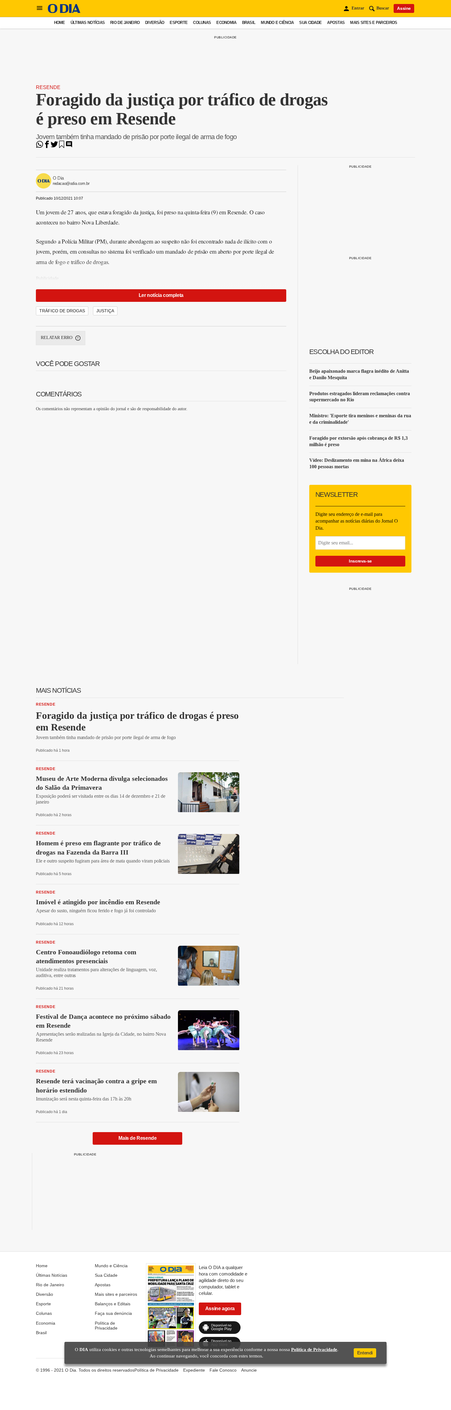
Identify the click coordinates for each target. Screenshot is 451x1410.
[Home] (64, 11)
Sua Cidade (310, 22)
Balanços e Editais (112, 1303)
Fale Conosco (223, 1370)
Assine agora (220, 1308)
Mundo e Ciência (277, 22)
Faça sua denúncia (113, 1313)
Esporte (178, 22)
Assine (404, 8)
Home (59, 22)
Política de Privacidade (106, 1325)
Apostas (336, 22)
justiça (105, 310)
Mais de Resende (137, 1138)
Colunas (202, 22)
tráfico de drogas (62, 310)
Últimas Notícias (88, 22)
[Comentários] (69, 146)
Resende (48, 87)
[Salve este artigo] (61, 146)
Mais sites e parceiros (373, 22)
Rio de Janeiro (125, 22)
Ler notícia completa (161, 295)
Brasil (249, 22)
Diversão (154, 22)
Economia (226, 22)
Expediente (194, 1370)
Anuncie (249, 1370)
